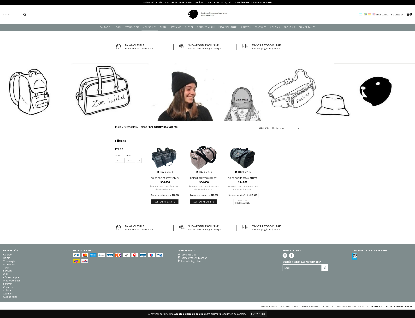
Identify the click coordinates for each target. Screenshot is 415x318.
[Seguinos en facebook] (291, 255)
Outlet (189, 27)
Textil (163, 27)
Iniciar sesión (397, 15)
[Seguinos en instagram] (285, 255)
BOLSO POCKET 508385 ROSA (203, 178)
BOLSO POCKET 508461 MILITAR (242, 178)
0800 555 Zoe (189, 254)
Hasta (128, 155)
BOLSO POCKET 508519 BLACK (165, 178)
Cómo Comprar (206, 27)
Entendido (258, 314)
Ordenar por (264, 128)
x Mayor (246, 27)
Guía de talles (307, 27)
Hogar (118, 27)
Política (275, 27)
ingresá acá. (377, 306)
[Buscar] (24, 14)
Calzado (105, 27)
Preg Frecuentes (228, 27)
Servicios (176, 27)
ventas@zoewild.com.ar (194, 257)
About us (289, 27)
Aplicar (139, 160)
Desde (118, 155)
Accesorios (149, 27)
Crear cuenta (382, 15)
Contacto (261, 27)
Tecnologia (132, 27)
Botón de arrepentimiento (399, 306)
